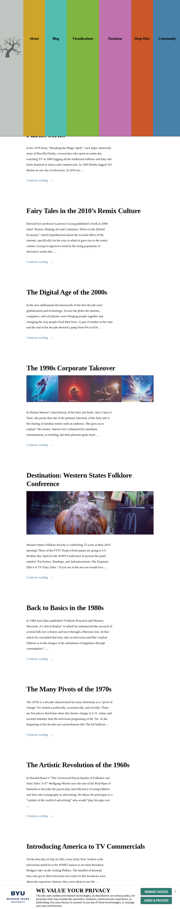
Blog (55, 39)
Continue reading (39, 180)
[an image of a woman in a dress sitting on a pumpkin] (90, 513)
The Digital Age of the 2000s (66, 292)
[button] (175, 891)
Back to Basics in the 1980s (65, 608)
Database (115, 39)
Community (167, 39)
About (34, 39)
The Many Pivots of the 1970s (68, 689)
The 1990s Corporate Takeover (70, 368)
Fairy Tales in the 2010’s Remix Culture (83, 211)
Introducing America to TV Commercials (85, 846)
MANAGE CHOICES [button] (156, 892)
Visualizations (82, 39)
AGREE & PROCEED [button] (156, 900)
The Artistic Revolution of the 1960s (77, 765)
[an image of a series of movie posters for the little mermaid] (90, 388)
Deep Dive (142, 39)
